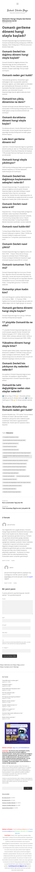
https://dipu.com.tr (19, 665)
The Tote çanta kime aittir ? (8, 692)
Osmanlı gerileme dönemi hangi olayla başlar (14, 470)
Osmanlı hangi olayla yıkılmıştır (10, 473)
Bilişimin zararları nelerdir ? (8, 701)
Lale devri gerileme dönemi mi (10, 443)
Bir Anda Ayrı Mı (6, 797)
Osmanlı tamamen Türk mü (9, 479)
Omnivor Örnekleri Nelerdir (8, 803)
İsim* (3, 617)
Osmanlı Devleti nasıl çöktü (9, 446)
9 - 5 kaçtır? (5, 647)
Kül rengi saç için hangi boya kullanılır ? (11, 697)
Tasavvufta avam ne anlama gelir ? (10, 680)
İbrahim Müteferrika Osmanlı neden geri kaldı (14, 440)
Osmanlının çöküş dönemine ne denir (12, 485)
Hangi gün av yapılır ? (7, 684)
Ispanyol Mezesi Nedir (7, 808)
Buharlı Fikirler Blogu (17, 10)
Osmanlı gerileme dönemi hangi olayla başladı (14, 466)
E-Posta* (4, 625)
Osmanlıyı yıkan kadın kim (9, 488)
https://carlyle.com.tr (6, 667)
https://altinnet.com (6, 665)
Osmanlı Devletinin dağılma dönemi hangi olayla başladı (16, 453)
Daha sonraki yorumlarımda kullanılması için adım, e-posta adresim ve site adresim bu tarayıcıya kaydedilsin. (16, 642)
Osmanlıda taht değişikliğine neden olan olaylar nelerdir (16, 482)
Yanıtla (13, 560)
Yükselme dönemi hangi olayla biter (11, 492)
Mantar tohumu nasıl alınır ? (8, 717)
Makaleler (9, 433)
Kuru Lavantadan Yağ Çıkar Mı (12, 503)
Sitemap (16, 667)
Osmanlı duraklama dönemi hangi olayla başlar (14, 463)
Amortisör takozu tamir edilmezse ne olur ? (12, 713)
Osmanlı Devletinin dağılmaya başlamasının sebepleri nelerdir (16, 456)
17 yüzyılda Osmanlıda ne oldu (10, 437)
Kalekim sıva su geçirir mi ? (8, 709)
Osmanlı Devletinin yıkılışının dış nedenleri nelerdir (15, 460)
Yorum (3, 599)
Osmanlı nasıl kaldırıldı (8, 476)
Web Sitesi (4, 632)
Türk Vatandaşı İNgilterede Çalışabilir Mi (16, 508)
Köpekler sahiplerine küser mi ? (9, 705)
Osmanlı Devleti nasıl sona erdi (10, 449)
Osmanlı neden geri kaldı (23, 476)
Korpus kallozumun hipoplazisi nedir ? (11, 688)
